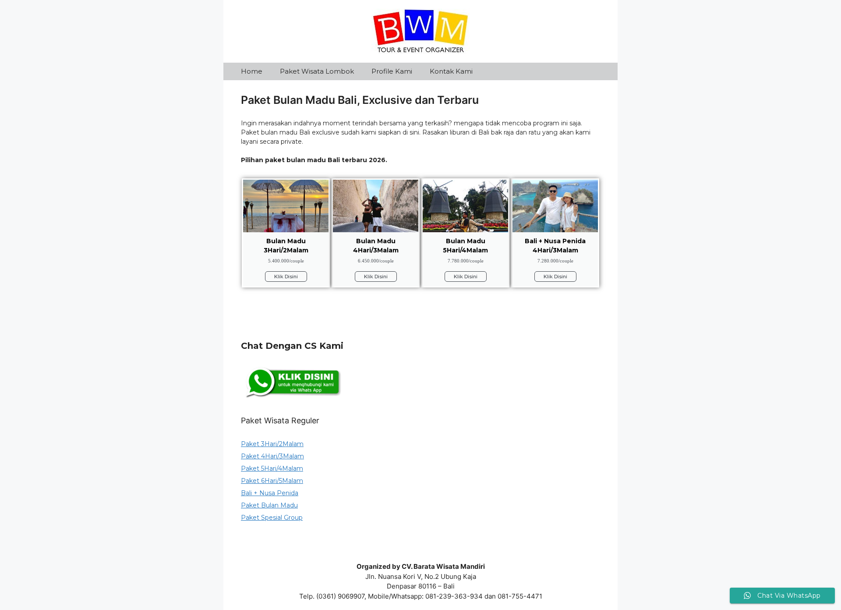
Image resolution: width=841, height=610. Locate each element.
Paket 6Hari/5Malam (272, 481)
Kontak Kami (451, 71)
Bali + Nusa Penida (269, 493)
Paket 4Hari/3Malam (272, 456)
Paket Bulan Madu (269, 505)
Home (251, 71)
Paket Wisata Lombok (317, 71)
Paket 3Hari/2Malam (272, 444)
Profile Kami (391, 71)
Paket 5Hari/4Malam (272, 468)
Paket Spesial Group (272, 517)
